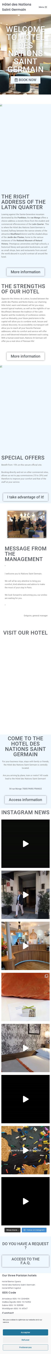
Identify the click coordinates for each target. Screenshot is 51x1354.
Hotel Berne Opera (11, 1281)
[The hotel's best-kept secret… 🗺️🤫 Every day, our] (25, 1150)
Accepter (25, 1332)
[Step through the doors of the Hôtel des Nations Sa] (25, 1201)
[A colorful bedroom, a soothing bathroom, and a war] (25, 1048)
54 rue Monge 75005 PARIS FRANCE (25, 789)
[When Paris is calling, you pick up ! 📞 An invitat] (25, 946)
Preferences (25, 1347)
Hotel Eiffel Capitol (11, 1288)
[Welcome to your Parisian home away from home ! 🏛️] (25, 1099)
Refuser (26, 1339)
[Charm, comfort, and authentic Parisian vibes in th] (25, 844)
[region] (25, 148)
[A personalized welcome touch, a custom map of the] (25, 997)
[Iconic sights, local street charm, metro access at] (25, 895)
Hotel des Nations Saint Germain (18, 1284)
